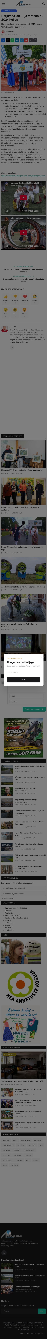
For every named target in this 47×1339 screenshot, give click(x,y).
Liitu (23, 679)
